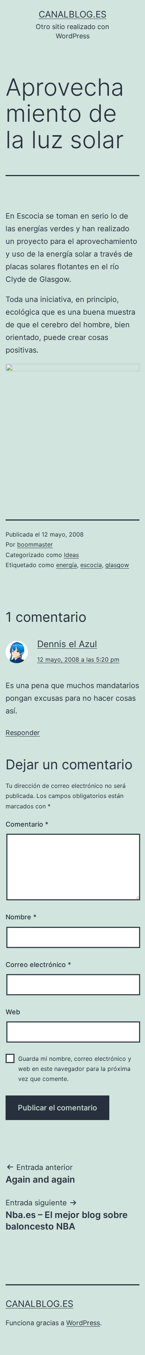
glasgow (117, 565)
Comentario (27, 824)
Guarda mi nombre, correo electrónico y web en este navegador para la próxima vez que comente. (74, 1068)
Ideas (71, 555)
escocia (91, 565)
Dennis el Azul (67, 644)
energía (66, 565)
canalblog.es (72, 14)
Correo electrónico (38, 964)
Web (13, 1012)
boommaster (35, 544)
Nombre (21, 917)
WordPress (83, 1323)
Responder (23, 733)
